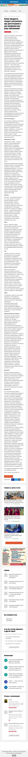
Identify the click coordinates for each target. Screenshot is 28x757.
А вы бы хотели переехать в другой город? (13, 630)
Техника (6, 11)
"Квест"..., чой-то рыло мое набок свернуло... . (16, 681)
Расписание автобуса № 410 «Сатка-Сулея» (16, 582)
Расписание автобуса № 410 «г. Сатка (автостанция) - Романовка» (16, 594)
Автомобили (13, 11)
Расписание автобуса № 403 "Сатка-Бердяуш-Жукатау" (16, 587)
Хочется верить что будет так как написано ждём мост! (16, 687)
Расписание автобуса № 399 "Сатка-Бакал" (16, 600)
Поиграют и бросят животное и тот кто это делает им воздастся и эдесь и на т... (16, 668)
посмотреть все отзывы (14, 735)
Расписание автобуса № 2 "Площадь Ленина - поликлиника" (15, 576)
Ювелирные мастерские (9, 619)
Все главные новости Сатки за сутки (14, 542)
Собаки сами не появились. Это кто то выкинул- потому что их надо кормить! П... (16, 675)
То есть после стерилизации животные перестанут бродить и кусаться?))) (16, 661)
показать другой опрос (14, 647)
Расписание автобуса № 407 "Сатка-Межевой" (16, 606)
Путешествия (22, 11)
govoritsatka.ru (14, 2)
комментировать (8, 476)
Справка (6, 570)
